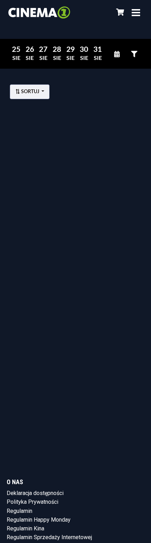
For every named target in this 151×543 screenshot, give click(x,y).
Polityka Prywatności (32, 502)
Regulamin (19, 511)
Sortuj (30, 91)
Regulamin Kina (25, 528)
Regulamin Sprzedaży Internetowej (49, 537)
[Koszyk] (119, 12)
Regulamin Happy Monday (39, 519)
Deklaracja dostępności (35, 493)
